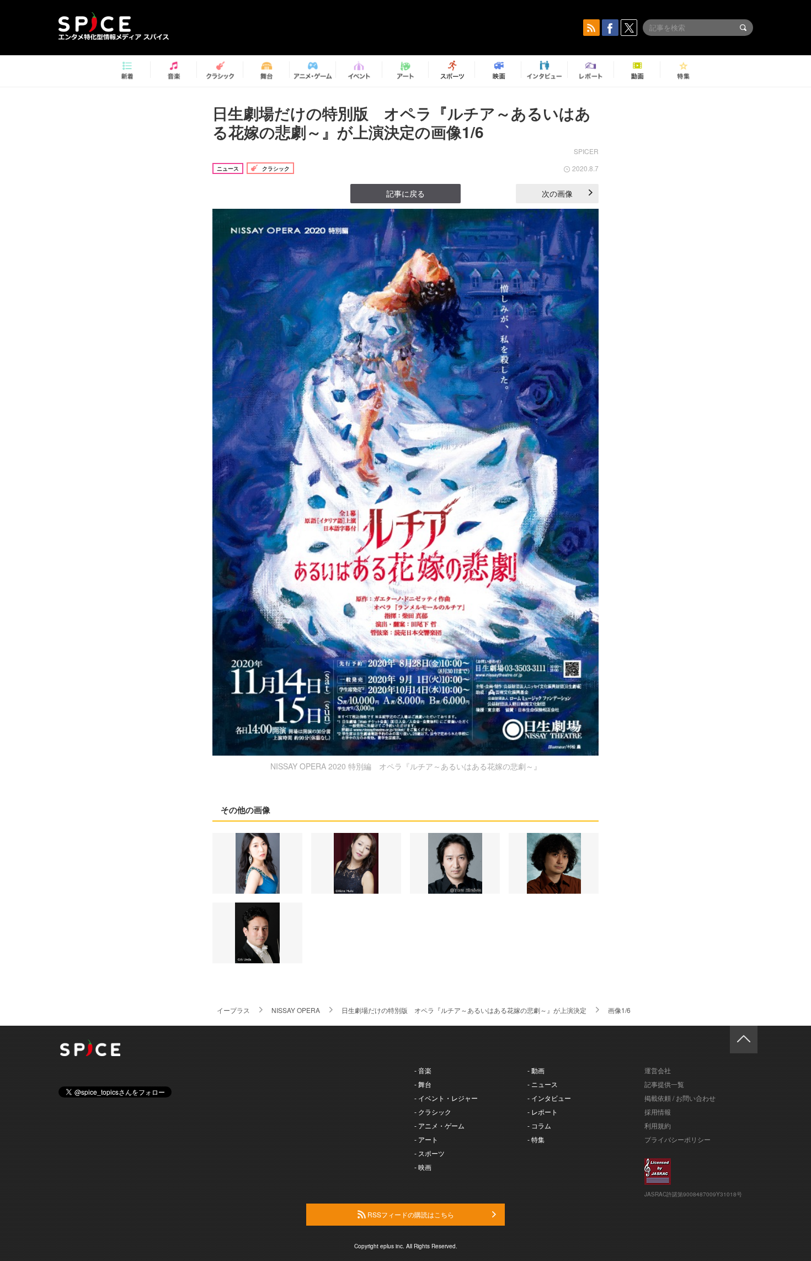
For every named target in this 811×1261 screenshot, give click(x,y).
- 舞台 (422, 1084)
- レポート (542, 1111)
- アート (426, 1139)
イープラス (233, 1010)
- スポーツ (429, 1153)
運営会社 (657, 1070)
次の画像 (557, 193)
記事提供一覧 (664, 1084)
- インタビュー (549, 1097)
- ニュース (542, 1084)
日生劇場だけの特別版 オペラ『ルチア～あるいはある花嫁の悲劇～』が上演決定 (464, 1010)
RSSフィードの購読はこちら (410, 1214)
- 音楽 (422, 1070)
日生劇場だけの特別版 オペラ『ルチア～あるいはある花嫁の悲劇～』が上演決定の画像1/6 (401, 122)
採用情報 (657, 1111)
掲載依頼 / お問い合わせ (680, 1097)
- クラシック (432, 1111)
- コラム (539, 1125)
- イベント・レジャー (446, 1097)
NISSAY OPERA (295, 1010)
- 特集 (536, 1139)
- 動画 (536, 1070)
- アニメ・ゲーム (439, 1125)
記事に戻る (405, 193)
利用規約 (657, 1125)
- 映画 (422, 1167)
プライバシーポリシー (677, 1139)
